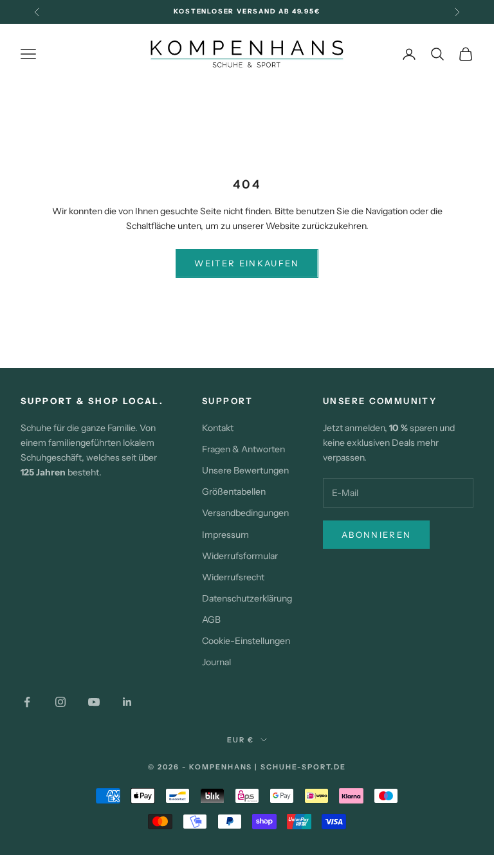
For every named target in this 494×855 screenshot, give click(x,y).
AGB (211, 619)
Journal (216, 662)
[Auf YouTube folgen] (93, 701)
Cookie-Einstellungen (246, 641)
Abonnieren (376, 534)
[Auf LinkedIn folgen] (127, 701)
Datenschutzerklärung (247, 598)
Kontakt (217, 428)
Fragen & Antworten (243, 449)
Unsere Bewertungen (245, 470)
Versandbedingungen (245, 513)
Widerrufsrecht (233, 577)
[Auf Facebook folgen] (27, 701)
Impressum (225, 534)
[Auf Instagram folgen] (60, 701)
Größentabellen (234, 491)
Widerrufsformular (240, 556)
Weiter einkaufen (246, 263)
